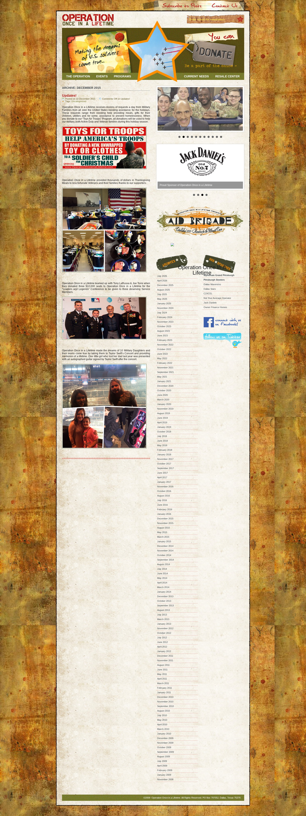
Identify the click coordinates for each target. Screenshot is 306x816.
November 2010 (165, 701)
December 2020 (165, 386)
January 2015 (164, 541)
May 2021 (162, 376)
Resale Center (227, 76)
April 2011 (162, 678)
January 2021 (164, 381)
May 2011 (162, 674)
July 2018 (162, 436)
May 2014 (162, 578)
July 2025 (162, 294)
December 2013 (165, 596)
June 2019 (162, 418)
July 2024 (162, 312)
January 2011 (164, 692)
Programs (122, 76)
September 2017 (165, 468)
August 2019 (163, 413)
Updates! (69, 95)
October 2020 (164, 390)
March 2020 (163, 399)
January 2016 (164, 514)
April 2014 (162, 582)
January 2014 (164, 592)
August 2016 (163, 495)
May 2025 (162, 299)
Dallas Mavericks (212, 284)
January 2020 (164, 404)
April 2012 (162, 646)
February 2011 (164, 688)
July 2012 (162, 637)
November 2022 (165, 344)
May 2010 (162, 720)
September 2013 (165, 605)
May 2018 (162, 445)
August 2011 (163, 665)
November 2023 (165, 322)
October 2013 (164, 601)
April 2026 (162, 280)
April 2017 (162, 477)
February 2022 (164, 363)
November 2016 (165, 486)
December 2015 (165, 518)
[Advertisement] (223, 369)
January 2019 (164, 427)
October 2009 (164, 747)
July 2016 (162, 500)
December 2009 (165, 738)
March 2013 (163, 619)
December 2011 (165, 656)
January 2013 (164, 624)
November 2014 (165, 550)
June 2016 (162, 505)
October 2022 (164, 349)
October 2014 (164, 555)
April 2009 (162, 765)
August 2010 (163, 711)
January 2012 (164, 651)
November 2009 (165, 743)
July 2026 (162, 276)
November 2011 (165, 660)
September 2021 (165, 372)
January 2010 (164, 733)
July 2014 (162, 569)
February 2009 (164, 770)
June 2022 (162, 354)
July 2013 (162, 614)
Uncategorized (78, 101)
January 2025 (164, 303)
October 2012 (164, 633)
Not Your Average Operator (217, 298)
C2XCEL (208, 293)
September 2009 (165, 752)
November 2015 (165, 523)
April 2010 (162, 724)
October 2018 (164, 431)
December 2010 (165, 697)
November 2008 (165, 779)
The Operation (78, 76)
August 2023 (163, 331)
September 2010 (165, 706)
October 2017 (164, 463)
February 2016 (164, 509)
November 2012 (165, 628)
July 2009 (162, 761)
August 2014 (163, 564)
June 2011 (162, 669)
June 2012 (162, 642)
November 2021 (165, 367)
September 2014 (165, 559)
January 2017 (164, 482)
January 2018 (164, 454)
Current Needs (196, 76)
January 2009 (164, 775)
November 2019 (165, 408)
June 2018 (162, 441)
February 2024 (164, 317)
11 (221, 137)
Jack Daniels (210, 302)
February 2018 (164, 450)
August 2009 (163, 756)
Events (102, 76)
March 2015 (163, 537)
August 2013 (163, 610)
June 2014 (162, 573)
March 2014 (163, 587)
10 (217, 137)
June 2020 (162, 395)
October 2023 (164, 326)
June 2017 (162, 473)
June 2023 (162, 335)
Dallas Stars (210, 289)
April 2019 (162, 422)
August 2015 (163, 527)
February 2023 (164, 340)
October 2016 (164, 491)
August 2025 (163, 290)
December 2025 (165, 285)
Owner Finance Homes (215, 307)
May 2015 (162, 532)
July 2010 (162, 715)
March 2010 (163, 729)
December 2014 (165, 546)
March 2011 (163, 683)
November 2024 (165, 308)
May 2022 (162, 358)
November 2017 (165, 459)
